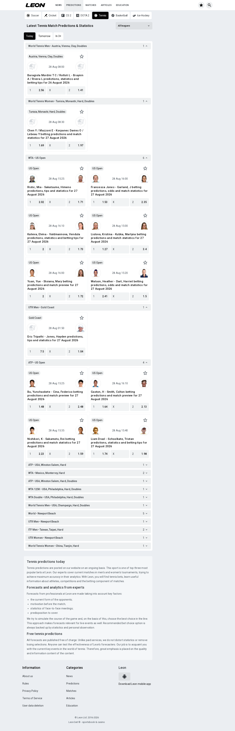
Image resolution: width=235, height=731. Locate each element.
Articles (106, 5)
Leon (122, 668)
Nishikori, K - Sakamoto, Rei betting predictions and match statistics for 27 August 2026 (53, 442)
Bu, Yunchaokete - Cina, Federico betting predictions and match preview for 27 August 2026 (55, 395)
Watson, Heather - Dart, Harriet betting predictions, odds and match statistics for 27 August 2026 (119, 285)
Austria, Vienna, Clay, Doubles (46, 56)
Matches (91, 5)
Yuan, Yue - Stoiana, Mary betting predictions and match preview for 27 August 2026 (52, 285)
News (58, 5)
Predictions (73, 5)
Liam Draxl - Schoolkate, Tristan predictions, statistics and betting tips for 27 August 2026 (119, 442)
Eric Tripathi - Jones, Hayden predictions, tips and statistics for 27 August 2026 (55, 338)
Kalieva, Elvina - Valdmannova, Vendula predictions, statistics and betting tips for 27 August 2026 (55, 238)
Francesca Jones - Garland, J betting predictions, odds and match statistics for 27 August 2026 (119, 191)
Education (122, 5)
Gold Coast (35, 317)
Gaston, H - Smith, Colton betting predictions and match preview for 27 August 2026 (116, 395)
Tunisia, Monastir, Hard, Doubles (47, 111)
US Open (34, 168)
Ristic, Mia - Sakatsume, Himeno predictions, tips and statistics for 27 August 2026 (52, 191)
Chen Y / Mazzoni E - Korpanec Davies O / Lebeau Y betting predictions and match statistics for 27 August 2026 (55, 134)
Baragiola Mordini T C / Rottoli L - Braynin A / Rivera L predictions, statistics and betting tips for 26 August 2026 (55, 79)
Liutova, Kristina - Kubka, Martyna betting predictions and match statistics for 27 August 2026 (118, 238)
